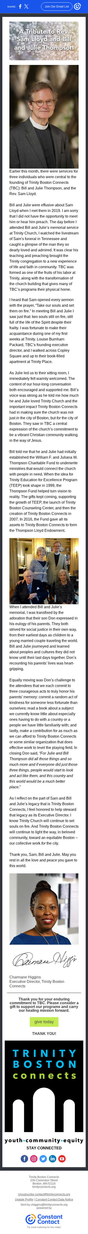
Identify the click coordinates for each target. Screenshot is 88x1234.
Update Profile (24, 1199)
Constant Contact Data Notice (54, 1199)
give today (44, 1021)
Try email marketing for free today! (44, 1227)
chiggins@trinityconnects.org (49, 1204)
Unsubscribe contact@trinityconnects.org (44, 1194)
